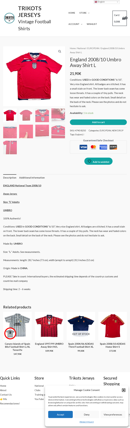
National (81, 48)
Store (83, 13)
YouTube (39, 399)
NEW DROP (118, 130)
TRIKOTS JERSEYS (29, 11)
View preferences (113, 414)
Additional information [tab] (32, 177)
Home (71, 13)
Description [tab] (9, 177)
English (101, 2)
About (3, 390)
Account (73, 24)
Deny (87, 414)
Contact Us (6, 394)
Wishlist (92, 24)
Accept (60, 414)
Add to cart (98, 122)
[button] (123, 390)
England (79, 134)
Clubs (37, 390)
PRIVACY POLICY (87, 422)
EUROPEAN (93, 48)
